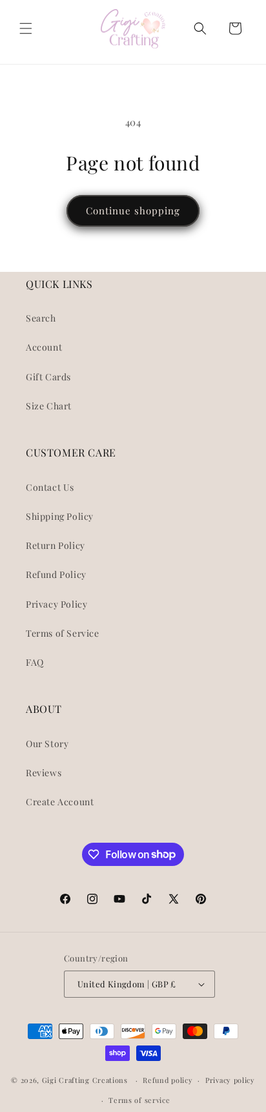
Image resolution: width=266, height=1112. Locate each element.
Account (44, 347)
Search (41, 318)
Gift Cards (48, 377)
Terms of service (139, 1100)
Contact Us (50, 487)
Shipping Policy (60, 516)
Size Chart (49, 406)
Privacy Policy (56, 604)
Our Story (47, 743)
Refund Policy (56, 574)
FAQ (35, 662)
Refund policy (167, 1080)
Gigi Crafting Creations (86, 1080)
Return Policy (55, 545)
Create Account (60, 802)
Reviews (43, 773)
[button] (26, 28)
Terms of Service (62, 633)
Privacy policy (230, 1080)
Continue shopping (133, 210)
